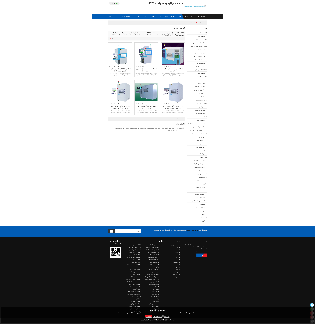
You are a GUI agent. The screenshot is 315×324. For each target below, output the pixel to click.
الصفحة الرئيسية (201, 16)
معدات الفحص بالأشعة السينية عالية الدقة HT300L (146, 107)
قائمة (112, 39)
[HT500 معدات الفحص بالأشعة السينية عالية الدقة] (173, 54)
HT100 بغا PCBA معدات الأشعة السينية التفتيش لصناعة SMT (120, 70)
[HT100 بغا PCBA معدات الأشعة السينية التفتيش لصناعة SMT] (120, 54)
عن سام (176, 272)
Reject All (166, 316)
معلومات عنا (153, 16)
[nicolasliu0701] (312, 305)
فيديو (145, 16)
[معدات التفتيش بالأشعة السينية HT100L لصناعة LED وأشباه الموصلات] (120, 92)
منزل (204, 22)
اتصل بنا (176, 269)
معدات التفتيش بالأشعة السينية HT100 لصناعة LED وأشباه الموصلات (172, 107)
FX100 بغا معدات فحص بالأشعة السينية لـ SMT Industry (146, 70)
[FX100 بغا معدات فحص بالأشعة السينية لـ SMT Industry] (146, 54)
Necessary (167, 319)
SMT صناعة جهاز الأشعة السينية (138, 128)
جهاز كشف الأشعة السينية (168, 128)
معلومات (176, 277)
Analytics (160, 319)
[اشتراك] (111, 231)
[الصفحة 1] (183, 119)
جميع (200, 22)
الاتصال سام (175, 274)
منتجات (186, 16)
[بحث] (110, 16)
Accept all (148, 316)
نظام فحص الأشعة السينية (153, 128)
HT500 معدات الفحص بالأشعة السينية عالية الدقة (172, 70)
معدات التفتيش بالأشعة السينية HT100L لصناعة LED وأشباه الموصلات (120, 107)
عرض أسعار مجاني (192, 230)
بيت (192, 16)
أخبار (139, 16)
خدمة (172, 16)
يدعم (166, 16)
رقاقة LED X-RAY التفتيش (122, 128)
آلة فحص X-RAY (180, 128)
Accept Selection (158, 316)
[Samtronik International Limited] (195, 7)
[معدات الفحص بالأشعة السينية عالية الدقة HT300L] (146, 92)
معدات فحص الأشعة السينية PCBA (175, 130)
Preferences (153, 319)
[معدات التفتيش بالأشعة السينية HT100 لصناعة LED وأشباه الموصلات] (173, 92)
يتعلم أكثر (203, 255)
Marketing (146, 319)
